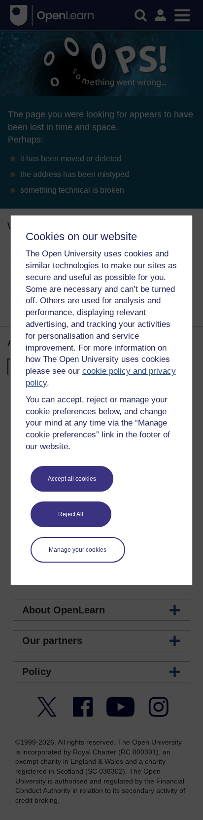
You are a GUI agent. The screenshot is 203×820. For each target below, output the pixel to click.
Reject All (70, 514)
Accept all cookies (72, 478)
